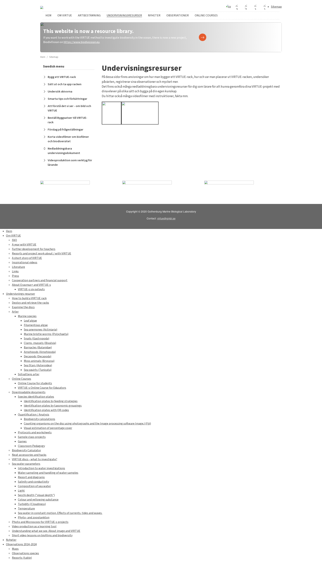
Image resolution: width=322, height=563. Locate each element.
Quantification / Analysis (33, 415)
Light (21, 491)
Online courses (206, 15)
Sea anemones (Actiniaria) (40, 330)
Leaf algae (30, 321)
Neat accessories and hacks (29, 455)
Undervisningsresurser (124, 15)
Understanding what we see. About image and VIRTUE (46, 531)
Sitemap (276, 7)
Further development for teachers (33, 249)
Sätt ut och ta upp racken (64, 84)
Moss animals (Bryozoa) (39, 361)
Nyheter (154, 15)
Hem (48, 15)
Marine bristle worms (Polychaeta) (46, 334)
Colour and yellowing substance (38, 500)
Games (22, 441)
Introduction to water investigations (41, 468)
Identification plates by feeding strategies (51, 401)
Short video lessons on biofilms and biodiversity (42, 535)
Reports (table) (22, 558)
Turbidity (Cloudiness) (32, 504)
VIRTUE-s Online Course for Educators (42, 388)
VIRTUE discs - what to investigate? (34, 459)
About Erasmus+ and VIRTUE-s (31, 285)
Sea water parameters (26, 464)
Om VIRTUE (64, 15)
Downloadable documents (28, 392)
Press (15, 276)
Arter (15, 312)
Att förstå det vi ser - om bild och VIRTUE (69, 108)
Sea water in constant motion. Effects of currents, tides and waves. (60, 513)
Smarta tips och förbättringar (67, 99)
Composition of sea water (34, 486)
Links (15, 271)
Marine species (27, 316)
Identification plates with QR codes (46, 410)
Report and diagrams (31, 477)
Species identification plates (36, 397)
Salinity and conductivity (33, 482)
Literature (18, 267)
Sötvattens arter (28, 374)
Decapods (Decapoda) (37, 356)
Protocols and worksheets (35, 432)
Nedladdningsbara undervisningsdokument (64, 151)
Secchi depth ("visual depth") (36, 495)
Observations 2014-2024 (21, 544)
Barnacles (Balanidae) (38, 347)
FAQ (14, 240)
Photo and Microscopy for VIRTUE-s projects (40, 522)
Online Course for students (35, 383)
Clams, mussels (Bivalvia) (40, 343)
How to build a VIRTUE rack (29, 298)
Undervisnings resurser (20, 294)
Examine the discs (23, 307)
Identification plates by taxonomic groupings (53, 406)
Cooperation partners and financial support (39, 280)
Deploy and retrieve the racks (30, 303)
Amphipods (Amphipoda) (40, 352)
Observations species (25, 553)
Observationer (177, 15)
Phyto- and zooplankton (33, 517)
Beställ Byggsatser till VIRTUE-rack (67, 120)
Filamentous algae (36, 325)
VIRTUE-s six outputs (31, 289)
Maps (15, 549)
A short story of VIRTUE (27, 258)
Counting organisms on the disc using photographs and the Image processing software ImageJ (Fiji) (87, 424)
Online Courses (21, 379)
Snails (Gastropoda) (36, 338)
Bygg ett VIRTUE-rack (62, 77)
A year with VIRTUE (24, 245)
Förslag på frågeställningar (65, 130)
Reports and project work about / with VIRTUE (41, 253)
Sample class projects (32, 437)
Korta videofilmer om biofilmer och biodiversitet (68, 139)
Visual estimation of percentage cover (48, 428)
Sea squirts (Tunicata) (37, 370)
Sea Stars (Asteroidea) (38, 365)
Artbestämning (89, 15)
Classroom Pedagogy (31, 446)
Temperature (26, 509)
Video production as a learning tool (34, 526)
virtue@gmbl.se (166, 218)
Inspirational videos (24, 262)
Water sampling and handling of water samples (48, 473)
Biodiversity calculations (39, 419)
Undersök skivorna (60, 91)
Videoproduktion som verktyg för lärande (70, 162)
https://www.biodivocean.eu (82, 42)
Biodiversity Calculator (26, 450)
